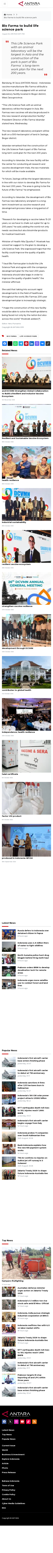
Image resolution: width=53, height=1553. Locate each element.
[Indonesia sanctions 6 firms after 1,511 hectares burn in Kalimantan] (9, 1086)
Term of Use (8, 1485)
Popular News (9, 1050)
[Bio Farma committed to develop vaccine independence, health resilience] (26, 714)
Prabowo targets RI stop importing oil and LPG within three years (31, 1378)
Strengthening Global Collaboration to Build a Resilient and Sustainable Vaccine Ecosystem (25, 436)
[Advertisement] (26, 892)
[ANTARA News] (29, 4)
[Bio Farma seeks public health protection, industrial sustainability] (26, 504)
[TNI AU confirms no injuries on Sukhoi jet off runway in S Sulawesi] (9, 1161)
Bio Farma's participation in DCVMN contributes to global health (20, 688)
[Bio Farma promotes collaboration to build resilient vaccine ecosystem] (26, 546)
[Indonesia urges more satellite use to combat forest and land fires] (9, 984)
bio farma (12, 336)
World (5, 1450)
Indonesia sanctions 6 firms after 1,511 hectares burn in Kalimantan (31, 1085)
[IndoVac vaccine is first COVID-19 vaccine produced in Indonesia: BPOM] (26, 840)
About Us (6, 1499)
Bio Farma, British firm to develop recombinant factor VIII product (26, 814)
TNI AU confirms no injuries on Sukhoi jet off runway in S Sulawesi (32, 1160)
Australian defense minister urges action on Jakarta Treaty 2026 (33, 1290)
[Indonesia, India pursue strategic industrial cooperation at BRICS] (9, 1316)
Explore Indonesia (10, 1459)
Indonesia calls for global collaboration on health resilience (24, 478)
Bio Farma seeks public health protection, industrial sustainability (23, 520)
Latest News (9, 923)
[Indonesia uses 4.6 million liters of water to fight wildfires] (9, 946)
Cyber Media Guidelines (13, 1503)
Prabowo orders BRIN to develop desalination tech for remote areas (34, 970)
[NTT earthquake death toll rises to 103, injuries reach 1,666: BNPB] (9, 1111)
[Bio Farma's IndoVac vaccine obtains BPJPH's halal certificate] (26, 756)
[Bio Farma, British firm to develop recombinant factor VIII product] (26, 798)
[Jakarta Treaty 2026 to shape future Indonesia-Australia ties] (9, 1174)
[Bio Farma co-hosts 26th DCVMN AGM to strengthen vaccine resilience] (26, 588)
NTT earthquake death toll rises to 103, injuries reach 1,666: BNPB (33, 1110)
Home (9, 14)
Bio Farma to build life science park (20, 17)
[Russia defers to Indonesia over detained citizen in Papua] (9, 934)
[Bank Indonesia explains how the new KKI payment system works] (9, 1149)
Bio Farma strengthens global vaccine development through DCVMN (21, 646)
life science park (28, 336)
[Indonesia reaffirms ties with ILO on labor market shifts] (9, 1329)
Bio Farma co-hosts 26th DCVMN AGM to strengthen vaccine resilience (23, 604)
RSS (4, 1508)
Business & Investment (13, 1454)
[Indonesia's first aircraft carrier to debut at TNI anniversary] (9, 1074)
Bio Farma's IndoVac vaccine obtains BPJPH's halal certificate (25, 772)
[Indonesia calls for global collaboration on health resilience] (26, 462)
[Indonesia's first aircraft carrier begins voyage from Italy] (9, 1124)
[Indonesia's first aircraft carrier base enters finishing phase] (9, 1062)
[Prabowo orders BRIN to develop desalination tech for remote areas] (9, 971)
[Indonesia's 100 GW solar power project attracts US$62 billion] (9, 1099)
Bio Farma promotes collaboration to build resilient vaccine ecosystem (24, 562)
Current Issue (8, 1445)
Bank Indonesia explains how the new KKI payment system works (32, 1148)
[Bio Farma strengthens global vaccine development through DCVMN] (26, 630)
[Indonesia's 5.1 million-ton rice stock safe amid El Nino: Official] (9, 1304)
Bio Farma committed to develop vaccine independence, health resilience (23, 730)
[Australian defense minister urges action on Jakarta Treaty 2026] (9, 1292)
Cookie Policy (8, 1494)
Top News (7, 1240)
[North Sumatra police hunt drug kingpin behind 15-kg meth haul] (9, 959)
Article (5, 1463)
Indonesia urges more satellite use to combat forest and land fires (33, 983)
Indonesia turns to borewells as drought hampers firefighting (23, 1279)
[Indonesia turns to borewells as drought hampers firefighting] (26, 1263)
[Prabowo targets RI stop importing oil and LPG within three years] (9, 1378)
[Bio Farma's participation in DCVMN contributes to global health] (26, 672)
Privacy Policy (8, 1490)
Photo (5, 1468)
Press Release (9, 1472)
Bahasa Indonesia (10, 1481)
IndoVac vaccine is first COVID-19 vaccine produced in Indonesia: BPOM (23, 856)
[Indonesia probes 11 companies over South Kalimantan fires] (9, 1136)
